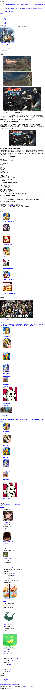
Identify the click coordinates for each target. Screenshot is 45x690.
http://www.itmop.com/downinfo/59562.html (19, 209)
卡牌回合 (17, 4)
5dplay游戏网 (5, 681)
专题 (3, 20)
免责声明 (13, 684)
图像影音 (29, 8)
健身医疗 (10, 8)
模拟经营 (29, 4)
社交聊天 (17, 8)
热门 (1, 507)
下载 (3, 223)
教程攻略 (4, 19)
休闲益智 (4, 601)
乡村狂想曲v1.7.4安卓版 (7, 558)
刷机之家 (4, 680)
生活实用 (21, 8)
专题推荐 (4, 11)
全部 (3, 4)
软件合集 (12, 11)
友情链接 (17, 684)
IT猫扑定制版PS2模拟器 (10, 205)
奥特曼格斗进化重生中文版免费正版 (7, 42)
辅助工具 (14, 8)
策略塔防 (40, 4)
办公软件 (6, 8)
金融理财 (25, 8)
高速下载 (2, 53)
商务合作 (9, 684)
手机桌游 (36, 4)
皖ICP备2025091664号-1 (29, 686)
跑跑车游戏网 (5, 679)
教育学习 (36, 8)
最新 (3, 507)
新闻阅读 (32, 8)
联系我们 (6, 684)
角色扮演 (10, 4)
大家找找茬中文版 (6, 598)
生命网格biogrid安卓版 (7, 624)
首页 (3, 15)
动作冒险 (6, 4)
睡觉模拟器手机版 (6, 522)
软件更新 (4, 22)
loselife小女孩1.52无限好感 (8, 541)
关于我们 (2, 684)
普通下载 (6, 53)
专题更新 (4, 23)
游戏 (7, 26)
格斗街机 (21, 4)
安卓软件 (4, 18)
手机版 (1, 13)
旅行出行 (40, 8)
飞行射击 (32, 4)
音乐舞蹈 (25, 4)
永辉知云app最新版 (6, 649)
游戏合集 (8, 11)
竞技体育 (14, 4)
